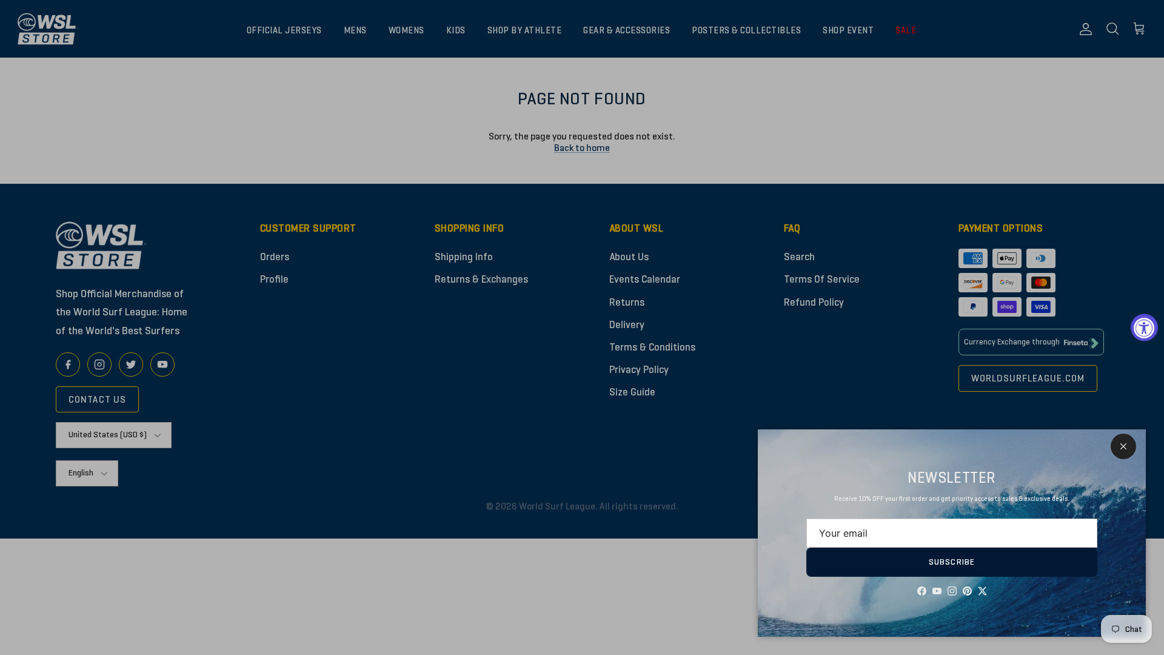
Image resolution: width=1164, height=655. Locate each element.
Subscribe (952, 562)
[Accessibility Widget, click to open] (1144, 327)
